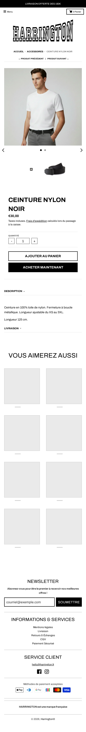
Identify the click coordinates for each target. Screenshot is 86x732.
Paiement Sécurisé (43, 643)
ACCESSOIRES (35, 51)
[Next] (81, 150)
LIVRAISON (11, 328)
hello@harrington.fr (43, 664)
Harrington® (48, 719)
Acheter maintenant (43, 267)
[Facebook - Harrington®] (39, 671)
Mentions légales (43, 627)
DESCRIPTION (13, 291)
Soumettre (69, 602)
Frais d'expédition (36, 220)
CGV (43, 639)
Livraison (43, 631)
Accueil (19, 51)
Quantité (13, 236)
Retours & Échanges (43, 635)
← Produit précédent (31, 59)
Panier (77, 12)
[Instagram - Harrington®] (46, 671)
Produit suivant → (58, 59)
